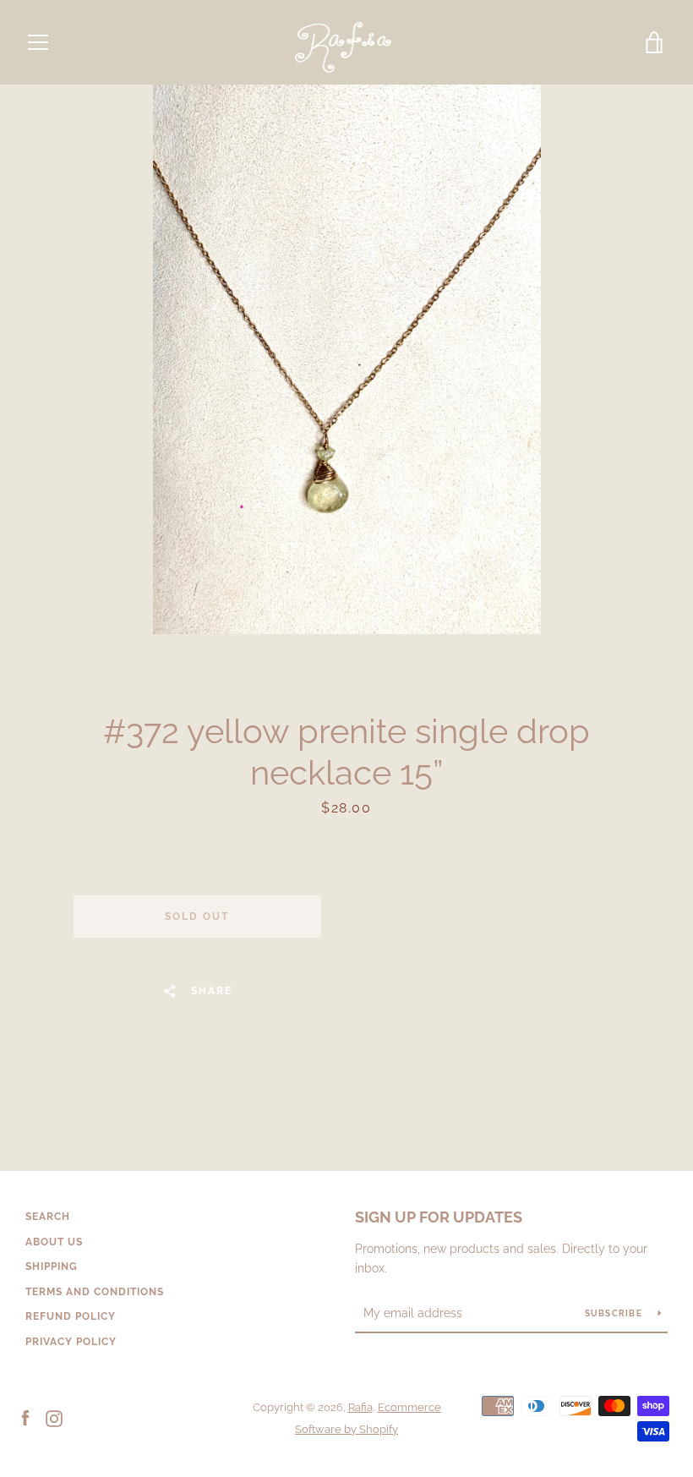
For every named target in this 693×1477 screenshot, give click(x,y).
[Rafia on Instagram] (54, 1417)
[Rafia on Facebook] (25, 1417)
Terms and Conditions (94, 1292)
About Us (54, 1242)
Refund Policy (70, 1316)
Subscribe (615, 1313)
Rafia (360, 1407)
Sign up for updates (438, 1217)
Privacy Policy (71, 1342)
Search (47, 1217)
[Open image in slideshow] (347, 359)
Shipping (51, 1266)
